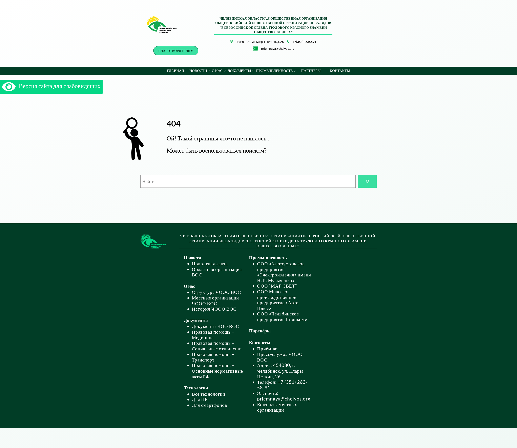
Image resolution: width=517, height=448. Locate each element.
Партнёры (259, 330)
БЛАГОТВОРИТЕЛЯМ (175, 51)
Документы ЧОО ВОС (215, 326)
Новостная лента (210, 263)
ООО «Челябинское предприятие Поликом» (282, 316)
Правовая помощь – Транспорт (213, 357)
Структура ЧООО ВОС (216, 292)
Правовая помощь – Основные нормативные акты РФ (217, 370)
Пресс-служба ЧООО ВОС (280, 357)
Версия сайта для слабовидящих (58, 85)
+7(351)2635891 (304, 41)
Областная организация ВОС (217, 272)
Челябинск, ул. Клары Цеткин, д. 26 (260, 41)
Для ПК (200, 399)
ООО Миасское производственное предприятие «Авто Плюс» (278, 300)
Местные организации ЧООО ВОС (215, 300)
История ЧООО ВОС (214, 309)
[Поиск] (367, 181)
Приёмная (268, 348)
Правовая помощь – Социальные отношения (217, 345)
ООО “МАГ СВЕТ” (277, 286)
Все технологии (208, 394)
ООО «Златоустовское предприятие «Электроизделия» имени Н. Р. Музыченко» (284, 272)
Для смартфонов (209, 405)
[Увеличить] (227, 45)
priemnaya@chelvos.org (277, 48)
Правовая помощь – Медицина (213, 334)
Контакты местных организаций (277, 407)
